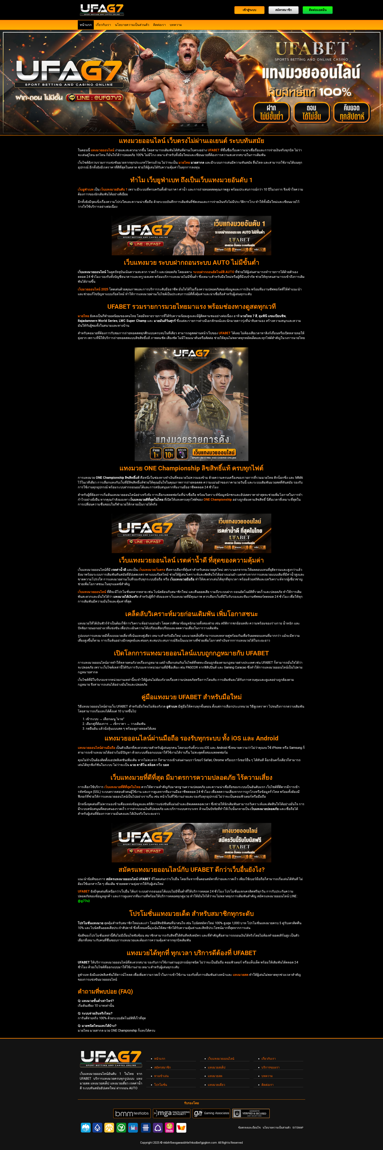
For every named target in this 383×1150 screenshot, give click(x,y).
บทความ (176, 25)
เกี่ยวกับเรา (103, 25)
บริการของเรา (270, 1067)
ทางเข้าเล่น (161, 1076)
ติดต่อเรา (159, 25)
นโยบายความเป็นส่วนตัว (132, 25)
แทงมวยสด (215, 1076)
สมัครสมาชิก (162, 1067)
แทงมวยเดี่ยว (216, 1085)
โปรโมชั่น (160, 1085)
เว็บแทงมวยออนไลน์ (221, 1059)
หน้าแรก (86, 25)
